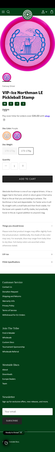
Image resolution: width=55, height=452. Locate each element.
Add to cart (27, 178)
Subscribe (12, 420)
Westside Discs (13, 442)
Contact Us (7, 287)
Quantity (6, 160)
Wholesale (6, 338)
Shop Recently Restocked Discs (27, 4)
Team (4, 384)
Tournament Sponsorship (13, 347)
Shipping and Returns (11, 296)
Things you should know (13, 226)
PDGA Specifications (11, 262)
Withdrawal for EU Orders (13, 315)
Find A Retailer (8, 333)
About (5, 370)
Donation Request (10, 292)
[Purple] (17, 135)
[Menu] (3, 12)
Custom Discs (8, 342)
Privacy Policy (8, 306)
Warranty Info (8, 301)
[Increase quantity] (22, 166)
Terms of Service (9, 310)
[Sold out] (6, 135)
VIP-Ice (5, 254)
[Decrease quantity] (5, 166)
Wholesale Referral (10, 352)
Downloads (7, 374)
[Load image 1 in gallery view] (27, 43)
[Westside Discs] (27, 11)
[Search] (9, 12)
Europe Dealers (9, 379)
